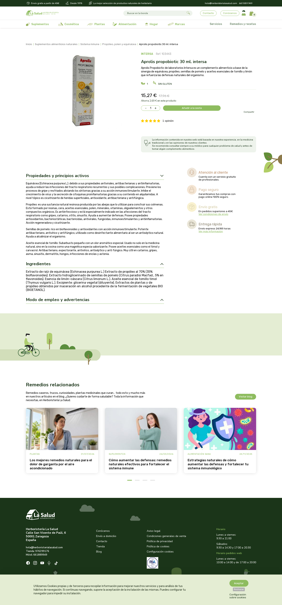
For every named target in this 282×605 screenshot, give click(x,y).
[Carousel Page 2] (137, 480)
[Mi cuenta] (243, 13)
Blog (99, 551)
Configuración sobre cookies (237, 596)
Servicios (216, 24)
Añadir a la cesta (192, 108)
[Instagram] (35, 563)
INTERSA (147, 54)
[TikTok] (56, 563)
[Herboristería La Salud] (42, 13)
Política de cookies (158, 546)
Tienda (100, 546)
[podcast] (49, 563)
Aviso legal (153, 531)
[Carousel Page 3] (145, 480)
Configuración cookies (160, 551)
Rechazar (239, 589)
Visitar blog (245, 396)
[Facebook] (28, 563)
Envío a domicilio (106, 536)
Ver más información (211, 231)
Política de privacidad (160, 541)
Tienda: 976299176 (37, 551)
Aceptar (239, 583)
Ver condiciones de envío (213, 214)
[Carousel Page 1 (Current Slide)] (129, 480)
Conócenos (230, 13)
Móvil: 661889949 (36, 555)
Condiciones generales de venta (166, 536)
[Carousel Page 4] (152, 480)
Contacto (208, 13)
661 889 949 (245, 3)
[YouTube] (42, 563)
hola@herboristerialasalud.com (221, 3)
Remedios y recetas (243, 24)
